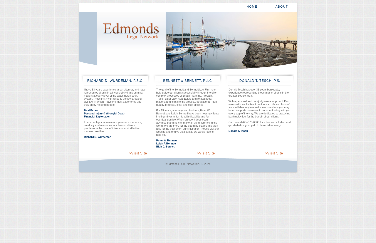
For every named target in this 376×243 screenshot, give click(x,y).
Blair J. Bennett (165, 146)
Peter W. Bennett (166, 140)
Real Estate (91, 110)
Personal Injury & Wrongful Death (104, 113)
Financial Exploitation (97, 116)
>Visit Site (138, 153)
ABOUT (281, 6)
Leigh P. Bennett (166, 143)
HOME (252, 6)
